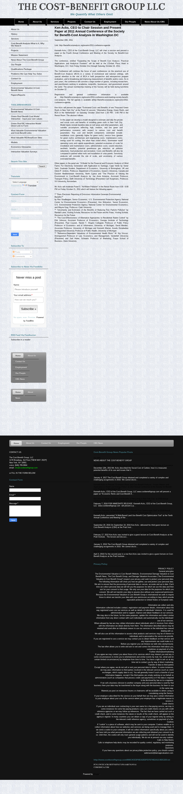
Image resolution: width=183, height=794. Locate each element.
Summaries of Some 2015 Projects (108, 542)
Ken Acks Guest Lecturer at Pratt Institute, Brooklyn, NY (117, 551)
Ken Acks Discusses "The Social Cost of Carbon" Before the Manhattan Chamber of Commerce (133, 465)
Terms (27, 325)
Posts (17, 252)
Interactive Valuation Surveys (24, 151)
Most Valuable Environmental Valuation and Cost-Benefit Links (28, 131)
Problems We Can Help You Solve (26, 74)
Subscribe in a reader (20, 339)
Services (15, 39)
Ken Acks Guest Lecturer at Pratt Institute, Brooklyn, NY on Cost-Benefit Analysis (128, 532)
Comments (19, 256)
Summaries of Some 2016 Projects (108, 475)
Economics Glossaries (21, 147)
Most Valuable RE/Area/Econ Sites (26, 137)
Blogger (96, 774)
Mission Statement (19, 55)
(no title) (97, 458)
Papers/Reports (18, 95)
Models (14, 142)
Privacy (34, 325)
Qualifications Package (21, 69)
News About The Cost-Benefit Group (27, 60)
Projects (14, 50)
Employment (16, 83)
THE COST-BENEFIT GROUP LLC (91, 6)
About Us (15, 29)
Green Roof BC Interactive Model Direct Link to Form (26, 124)
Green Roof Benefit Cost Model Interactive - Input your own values (26, 117)
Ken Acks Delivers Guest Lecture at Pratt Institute (114, 522)
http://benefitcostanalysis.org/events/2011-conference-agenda (84, 45)
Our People (16, 64)
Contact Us (16, 78)
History (14, 34)
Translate (32, 185)
